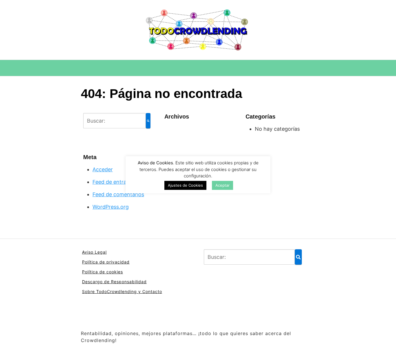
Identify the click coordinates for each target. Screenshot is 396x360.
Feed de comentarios (118, 194)
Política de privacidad (106, 261)
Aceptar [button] (222, 185)
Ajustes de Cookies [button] (185, 185)
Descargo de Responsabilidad (114, 281)
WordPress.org (110, 207)
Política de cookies (102, 271)
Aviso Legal (94, 252)
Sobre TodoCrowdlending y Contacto (122, 291)
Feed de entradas (113, 182)
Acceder (102, 169)
